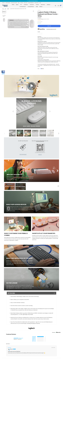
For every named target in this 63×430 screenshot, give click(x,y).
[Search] (55, 6)
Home (3, 8)
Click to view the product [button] (23, 154)
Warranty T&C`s (37, 2)
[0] (60, 6)
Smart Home (43, 4)
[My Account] (58, 6)
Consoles (37, 4)
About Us (3, 2)
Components (26, 4)
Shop (5, 8)
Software (40, 6)
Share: (38, 68)
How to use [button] (40, 154)
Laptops (17, 4)
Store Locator (25, 2)
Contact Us (21, 2)
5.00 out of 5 (21, 338)
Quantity (39, 31)
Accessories (32, 4)
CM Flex (13, 4)
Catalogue (48, 4)
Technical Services (8, 2)
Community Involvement (14, 2)
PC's (21, 4)
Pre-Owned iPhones (31, 6)
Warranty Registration (31, 2)
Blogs (18, 2)
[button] (31, 85)
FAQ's (40, 2)
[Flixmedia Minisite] (3, 72)
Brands (37, 6)
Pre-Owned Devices (23, 6)
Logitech (8, 8)
